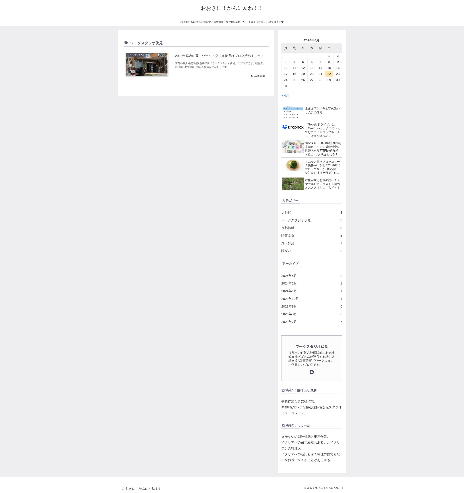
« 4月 (285, 95)
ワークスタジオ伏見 (311, 346)
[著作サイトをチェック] (312, 372)
